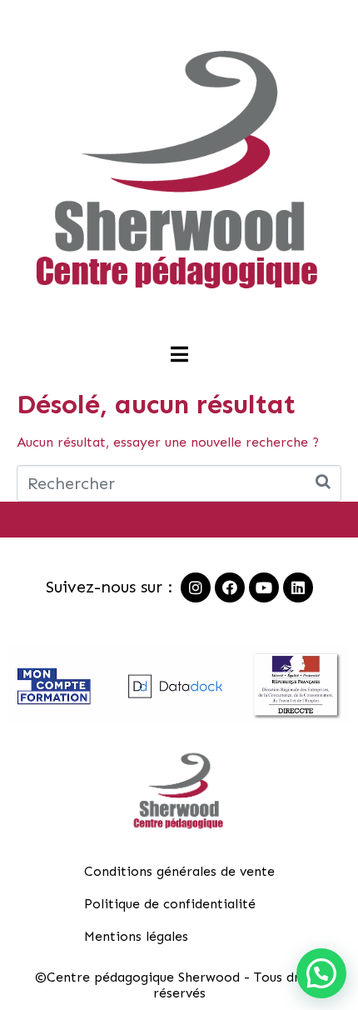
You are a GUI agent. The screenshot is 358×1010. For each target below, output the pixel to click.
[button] (321, 973)
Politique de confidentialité (170, 904)
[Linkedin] (298, 587)
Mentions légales (136, 936)
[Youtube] (264, 587)
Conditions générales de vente (179, 871)
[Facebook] (230, 587)
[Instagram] (196, 587)
